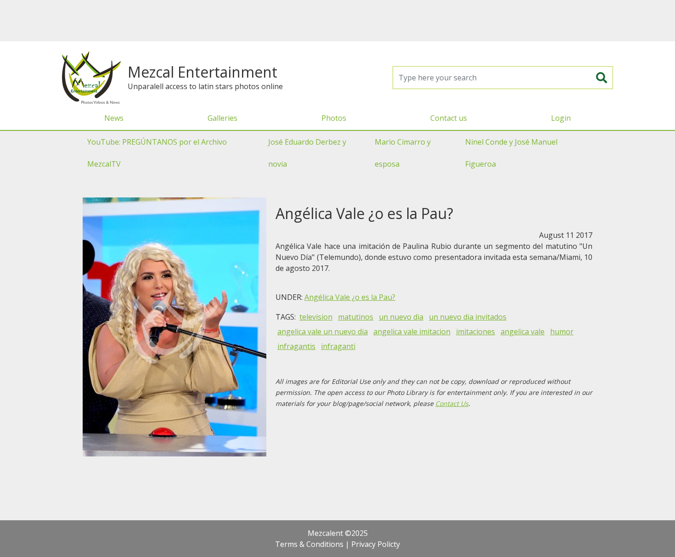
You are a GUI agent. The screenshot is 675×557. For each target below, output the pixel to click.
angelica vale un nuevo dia (322, 331)
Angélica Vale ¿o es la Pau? (349, 297)
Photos (333, 118)
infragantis (296, 346)
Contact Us (451, 403)
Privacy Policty (375, 544)
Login (561, 118)
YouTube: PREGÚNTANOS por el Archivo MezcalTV (157, 153)
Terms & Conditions (309, 544)
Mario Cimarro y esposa (403, 153)
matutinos (355, 317)
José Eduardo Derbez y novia (307, 153)
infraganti (338, 346)
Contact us (448, 118)
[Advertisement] (337, 20)
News (114, 118)
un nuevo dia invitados (467, 317)
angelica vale (523, 331)
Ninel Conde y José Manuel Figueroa (511, 153)
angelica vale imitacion (411, 331)
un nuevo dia (401, 317)
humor (562, 331)
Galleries (222, 118)
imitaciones (475, 331)
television (315, 317)
